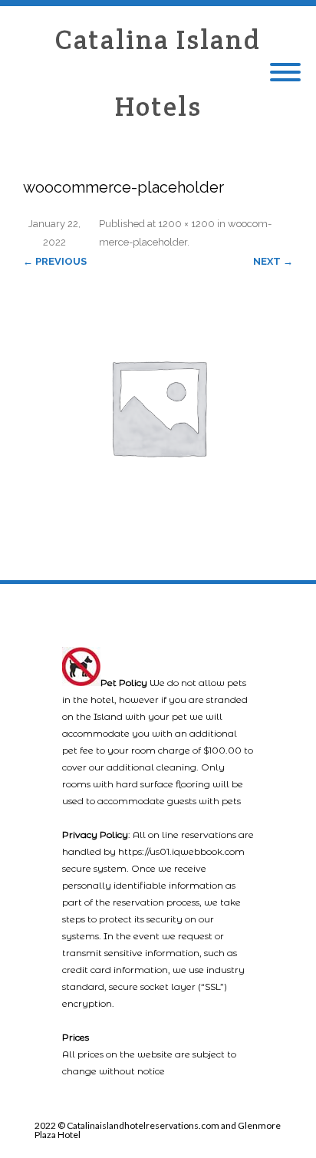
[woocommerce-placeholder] (158, 407)
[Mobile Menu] (285, 73)
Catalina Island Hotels (158, 73)
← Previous (55, 261)
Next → (273, 261)
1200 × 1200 (186, 223)
